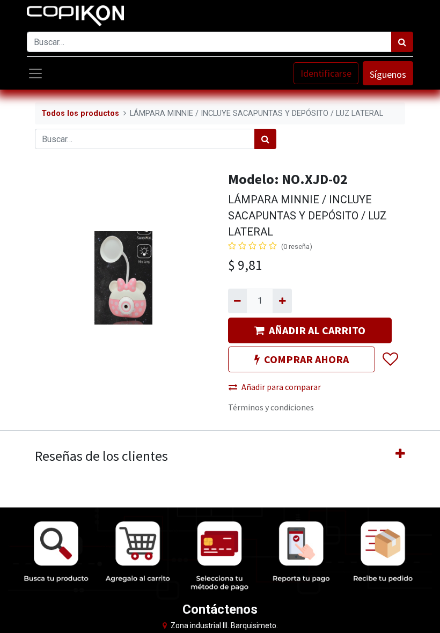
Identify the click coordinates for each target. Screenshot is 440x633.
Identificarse (325, 73)
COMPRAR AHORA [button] (306, 359)
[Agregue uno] (282, 301)
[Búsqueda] (402, 42)
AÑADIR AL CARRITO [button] (317, 330)
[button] (389, 360)
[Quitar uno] (237, 301)
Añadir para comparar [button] (281, 386)
